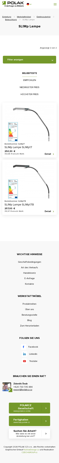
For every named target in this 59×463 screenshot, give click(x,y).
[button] (29, 4)
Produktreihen (29, 303)
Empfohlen (29, 80)
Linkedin (33, 354)
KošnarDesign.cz (31, 449)
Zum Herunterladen (29, 325)
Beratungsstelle (29, 314)
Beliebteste (29, 73)
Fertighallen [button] (21, 421)
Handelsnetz (29, 273)
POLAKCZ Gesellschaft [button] (23, 408)
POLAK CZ (13, 3)
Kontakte (29, 284)
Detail (48, 154)
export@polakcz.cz (22, 389)
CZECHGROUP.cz (29, 452)
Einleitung (6, 17)
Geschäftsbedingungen (29, 262)
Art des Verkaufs (29, 267)
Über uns (29, 309)
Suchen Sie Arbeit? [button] (24, 433)
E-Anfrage (29, 278)
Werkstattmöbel (24, 17)
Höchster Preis (30, 94)
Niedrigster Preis (29, 87)
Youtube (33, 361)
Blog (29, 320)
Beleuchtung (11, 19)
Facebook (33, 346)
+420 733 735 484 (23, 387)
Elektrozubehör (44, 17)
